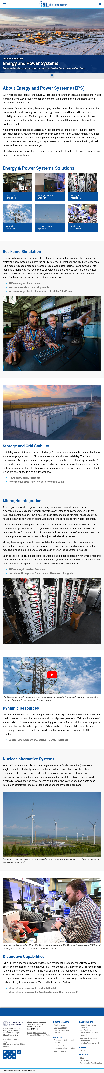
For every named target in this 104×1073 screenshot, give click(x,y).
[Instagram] (19, 1052)
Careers (83, 1047)
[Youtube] (14, 1052)
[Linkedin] (5, 1056)
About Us (57, 1037)
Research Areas (61, 1022)
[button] (52, 75)
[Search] (100, 4)
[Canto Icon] (14, 1056)
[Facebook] (5, 1052)
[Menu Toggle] (4, 4)
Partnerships (86, 1022)
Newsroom (84, 1055)
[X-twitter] (9, 1052)
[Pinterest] (9, 1056)
